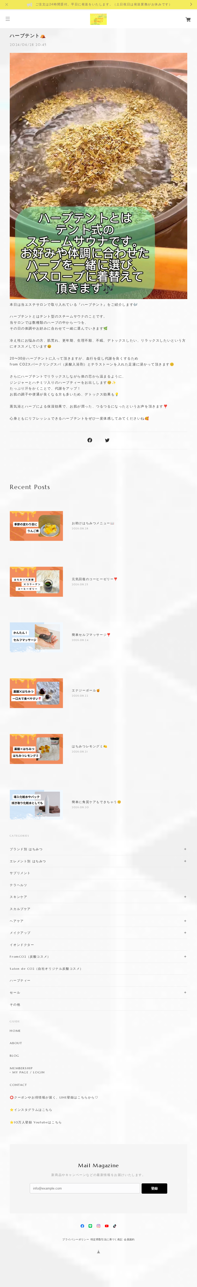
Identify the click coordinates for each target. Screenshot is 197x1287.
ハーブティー (20, 980)
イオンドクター (22, 945)
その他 (15, 1004)
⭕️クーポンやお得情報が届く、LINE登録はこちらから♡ (54, 1097)
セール (15, 992)
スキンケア (18, 897)
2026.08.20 (80, 807)
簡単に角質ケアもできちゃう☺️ (96, 802)
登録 (154, 1188)
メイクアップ (20, 933)
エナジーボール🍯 (86, 690)
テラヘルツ (18, 885)
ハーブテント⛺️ (28, 35)
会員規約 (129, 1239)
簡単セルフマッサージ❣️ (91, 635)
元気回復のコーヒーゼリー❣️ (95, 579)
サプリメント (20, 873)
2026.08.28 (80, 528)
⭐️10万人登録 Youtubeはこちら (36, 1122)
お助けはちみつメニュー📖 (93, 523)
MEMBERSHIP (21, 1068)
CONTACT (18, 1085)
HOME (15, 1031)
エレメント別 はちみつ (28, 861)
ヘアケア (17, 921)
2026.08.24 (80, 640)
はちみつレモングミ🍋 (89, 746)
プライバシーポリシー (75, 1239)
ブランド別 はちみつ (26, 849)
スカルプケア (20, 909)
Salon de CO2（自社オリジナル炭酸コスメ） (46, 969)
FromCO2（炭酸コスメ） (30, 956)
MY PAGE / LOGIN (28, 1072)
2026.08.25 (80, 584)
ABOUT (16, 1043)
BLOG (14, 1055)
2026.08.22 (80, 695)
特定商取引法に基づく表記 (107, 1239)
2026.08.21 (80, 751)
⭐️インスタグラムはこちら (31, 1110)
